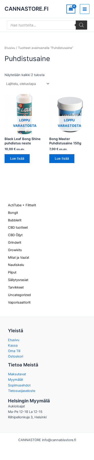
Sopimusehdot (19, 385)
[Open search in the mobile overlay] (47, 25)
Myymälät (15, 380)
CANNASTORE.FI (27, 8)
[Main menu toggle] (84, 9)
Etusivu (10, 48)
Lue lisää (17, 158)
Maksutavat (17, 374)
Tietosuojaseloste (21, 391)
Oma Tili (14, 351)
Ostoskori (15, 356)
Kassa (13, 345)
